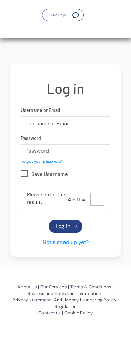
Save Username (49, 174)
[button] (63, 15)
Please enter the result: (46, 198)
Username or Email (40, 110)
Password (31, 138)
